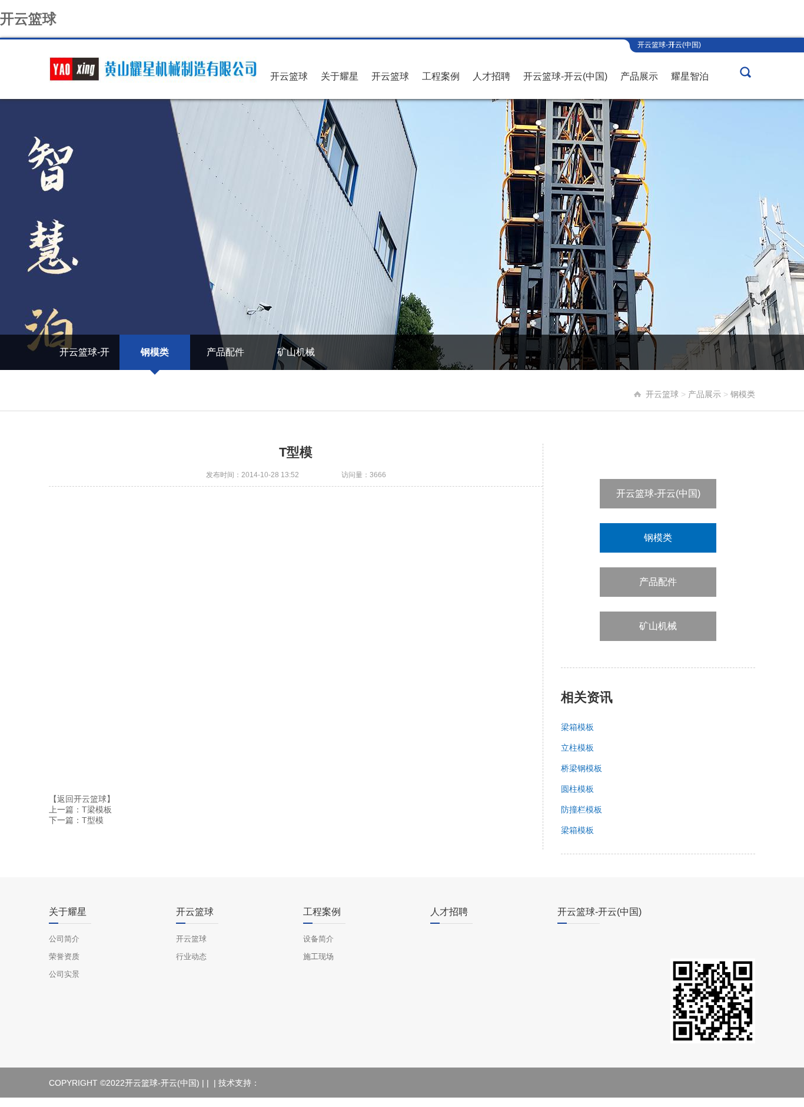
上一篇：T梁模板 (80, 809)
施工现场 (318, 956)
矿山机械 (296, 352)
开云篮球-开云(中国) (669, 45)
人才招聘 (491, 76)
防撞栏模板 (581, 809)
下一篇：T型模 (76, 820)
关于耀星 (339, 76)
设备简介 (318, 938)
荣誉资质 (64, 956)
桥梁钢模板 (581, 768)
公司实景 (64, 974)
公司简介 (64, 938)
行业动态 (191, 956)
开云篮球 (28, 19)
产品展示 (639, 76)
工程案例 (441, 76)
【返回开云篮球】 (82, 799)
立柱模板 (577, 747)
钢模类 (155, 352)
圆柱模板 (577, 789)
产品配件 (225, 352)
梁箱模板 (577, 727)
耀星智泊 (690, 76)
